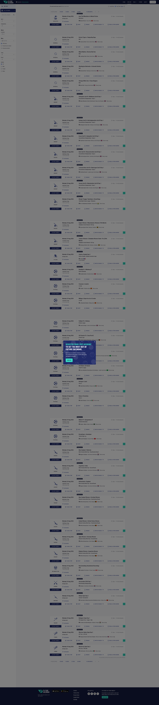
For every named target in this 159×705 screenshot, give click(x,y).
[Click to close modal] (94, 342)
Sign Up (69, 360)
